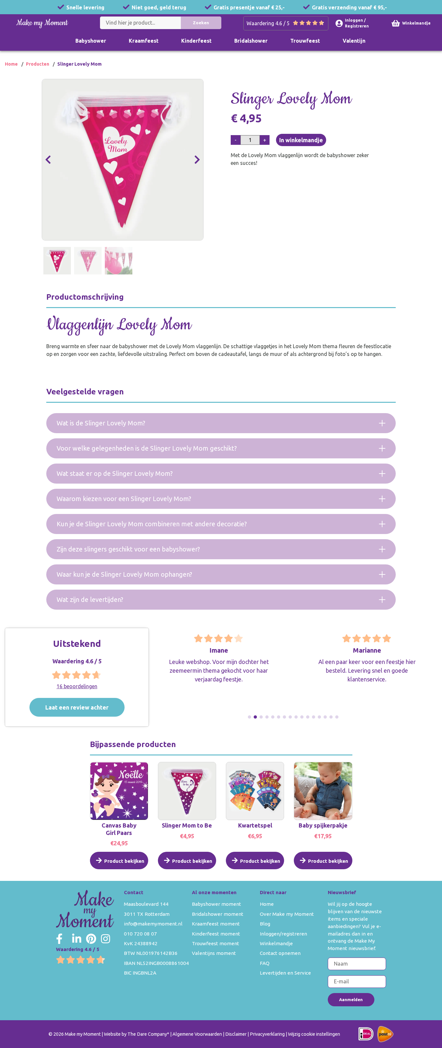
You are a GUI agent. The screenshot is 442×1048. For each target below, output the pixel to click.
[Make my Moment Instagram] (105, 938)
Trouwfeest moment (215, 943)
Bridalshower (251, 41)
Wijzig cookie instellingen (314, 1034)
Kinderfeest (196, 41)
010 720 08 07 (140, 933)
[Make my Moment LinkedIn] (76, 938)
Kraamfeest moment (216, 923)
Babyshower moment (216, 904)
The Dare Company (147, 1034)
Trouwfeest (305, 41)
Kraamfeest (144, 41)
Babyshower (90, 41)
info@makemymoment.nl (153, 923)
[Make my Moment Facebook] (59, 938)
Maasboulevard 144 (146, 904)
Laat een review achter (76, 707)
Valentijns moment (214, 953)
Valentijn (354, 41)
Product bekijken (124, 861)
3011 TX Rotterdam (147, 914)
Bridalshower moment (217, 914)
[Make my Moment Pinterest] (91, 938)
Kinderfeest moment (216, 933)
